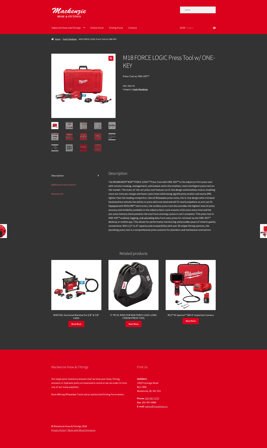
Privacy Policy (58, 430)
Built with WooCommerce (81, 430)
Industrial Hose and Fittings (66, 27)
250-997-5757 (152, 398)
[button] (110, 58)
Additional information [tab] (63, 184)
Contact (132, 27)
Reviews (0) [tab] (57, 193)
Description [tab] (57, 175)
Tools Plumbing (70, 39)
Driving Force (116, 27)
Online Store (97, 27)
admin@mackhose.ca (156, 406)
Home (57, 39)
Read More (76, 324)
